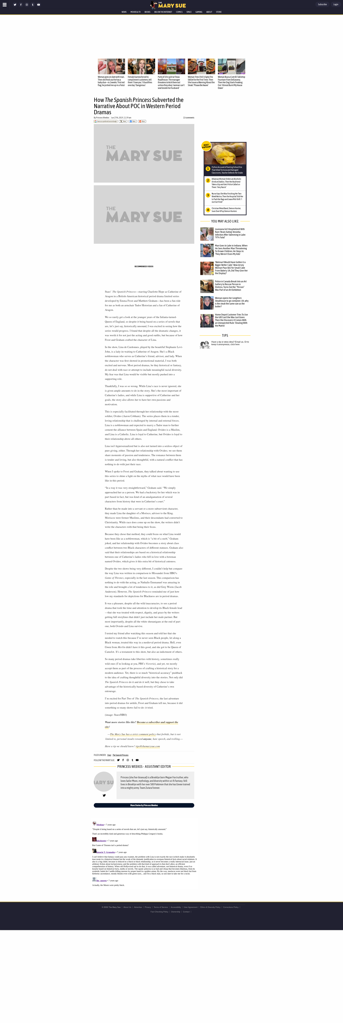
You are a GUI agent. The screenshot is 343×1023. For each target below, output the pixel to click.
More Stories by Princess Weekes (144, 805)
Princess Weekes (102, 117)
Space (189, 12)
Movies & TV (136, 12)
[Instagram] (26, 6)
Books (147, 12)
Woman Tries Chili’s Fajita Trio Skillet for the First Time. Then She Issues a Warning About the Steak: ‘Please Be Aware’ (201, 81)
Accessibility (176, 907)
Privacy (148, 907)
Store (218, 12)
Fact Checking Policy (159, 912)
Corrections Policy (230, 907)
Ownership (175, 912)
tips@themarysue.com (148, 746)
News (124, 12)
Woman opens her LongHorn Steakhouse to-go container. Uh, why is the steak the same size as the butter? (232, 302)
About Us (127, 907)
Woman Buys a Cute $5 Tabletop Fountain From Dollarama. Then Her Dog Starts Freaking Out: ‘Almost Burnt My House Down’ (231, 82)
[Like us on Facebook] (20, 6)
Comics (179, 12)
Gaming (198, 12)
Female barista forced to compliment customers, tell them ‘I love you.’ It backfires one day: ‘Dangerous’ (140, 81)
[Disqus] (144, 853)
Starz (109, 755)
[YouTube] (38, 6)
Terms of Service (161, 907)
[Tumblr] (32, 6)
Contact (186, 912)
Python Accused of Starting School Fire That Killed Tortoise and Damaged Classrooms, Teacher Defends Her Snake (227, 170)
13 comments (188, 118)
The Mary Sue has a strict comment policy (133, 734)
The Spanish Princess (120, 755)
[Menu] (4, 4)
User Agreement (190, 907)
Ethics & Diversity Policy (210, 907)
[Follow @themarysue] (15, 6)
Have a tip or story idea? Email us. (227, 342)
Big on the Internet (163, 12)
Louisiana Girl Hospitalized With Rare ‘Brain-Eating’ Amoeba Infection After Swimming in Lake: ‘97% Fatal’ (230, 233)
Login (335, 4)
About (209, 12)
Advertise (138, 907)
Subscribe (322, 4)
